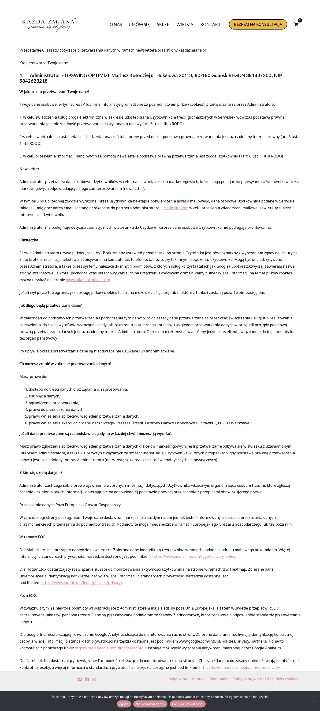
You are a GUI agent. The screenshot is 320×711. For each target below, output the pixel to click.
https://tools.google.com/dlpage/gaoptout (111, 648)
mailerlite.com (175, 207)
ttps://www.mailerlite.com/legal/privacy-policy (195, 556)
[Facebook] (80, 679)
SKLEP (163, 24)
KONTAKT (210, 24)
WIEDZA (184, 24)
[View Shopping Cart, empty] (296, 24)
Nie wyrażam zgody (150, 704)
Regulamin (219, 678)
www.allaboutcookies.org (88, 279)
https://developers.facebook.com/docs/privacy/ (239, 667)
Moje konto (178, 678)
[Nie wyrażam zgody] (314, 701)
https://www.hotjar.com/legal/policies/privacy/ (81, 582)
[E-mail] (94, 679)
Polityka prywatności (187, 704)
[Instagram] (87, 679)
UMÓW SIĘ (139, 24)
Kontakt (199, 678)
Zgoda (123, 704)
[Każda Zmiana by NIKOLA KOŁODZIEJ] (48, 23)
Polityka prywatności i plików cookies (265, 678)
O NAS (116, 24)
